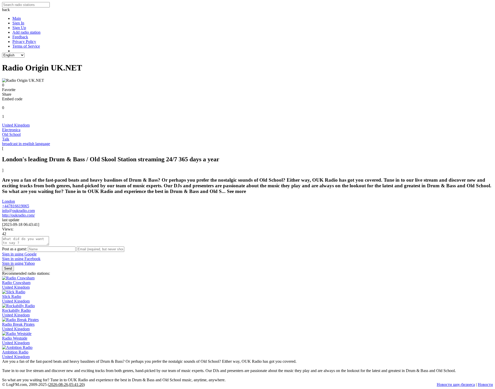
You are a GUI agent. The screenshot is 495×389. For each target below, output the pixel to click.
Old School (11, 134)
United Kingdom (16, 125)
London (8, 201)
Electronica (11, 130)
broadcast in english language (26, 144)
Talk (5, 139)
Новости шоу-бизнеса (456, 384)
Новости (485, 384)
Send (8, 268)
